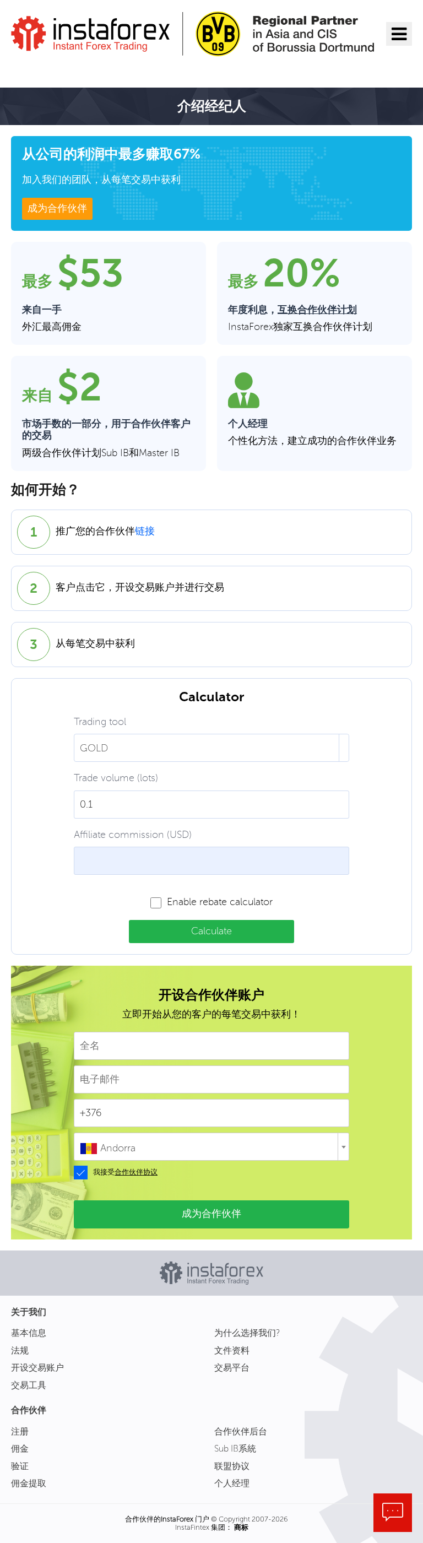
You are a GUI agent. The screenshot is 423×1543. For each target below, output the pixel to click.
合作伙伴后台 (240, 1431)
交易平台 (232, 1367)
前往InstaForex (64, 70)
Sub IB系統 (235, 1448)
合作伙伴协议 (136, 1172)
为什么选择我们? (247, 1333)
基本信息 (28, 1333)
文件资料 (232, 1350)
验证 (20, 1466)
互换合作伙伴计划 (317, 310)
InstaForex (177, 1519)
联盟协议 (232, 1466)
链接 (145, 532)
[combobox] (211, 1147)
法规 (20, 1350)
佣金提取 (28, 1483)
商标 (241, 1527)
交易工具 (28, 1385)
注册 (20, 1431)
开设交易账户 (37, 1367)
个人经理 (232, 1483)
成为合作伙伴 (57, 208)
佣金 (20, 1448)
